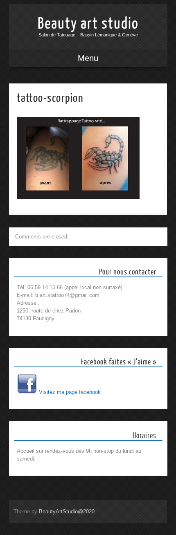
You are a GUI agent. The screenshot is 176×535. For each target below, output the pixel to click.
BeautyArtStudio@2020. (67, 511)
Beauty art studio (88, 23)
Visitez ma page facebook (70, 392)
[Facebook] (27, 392)
